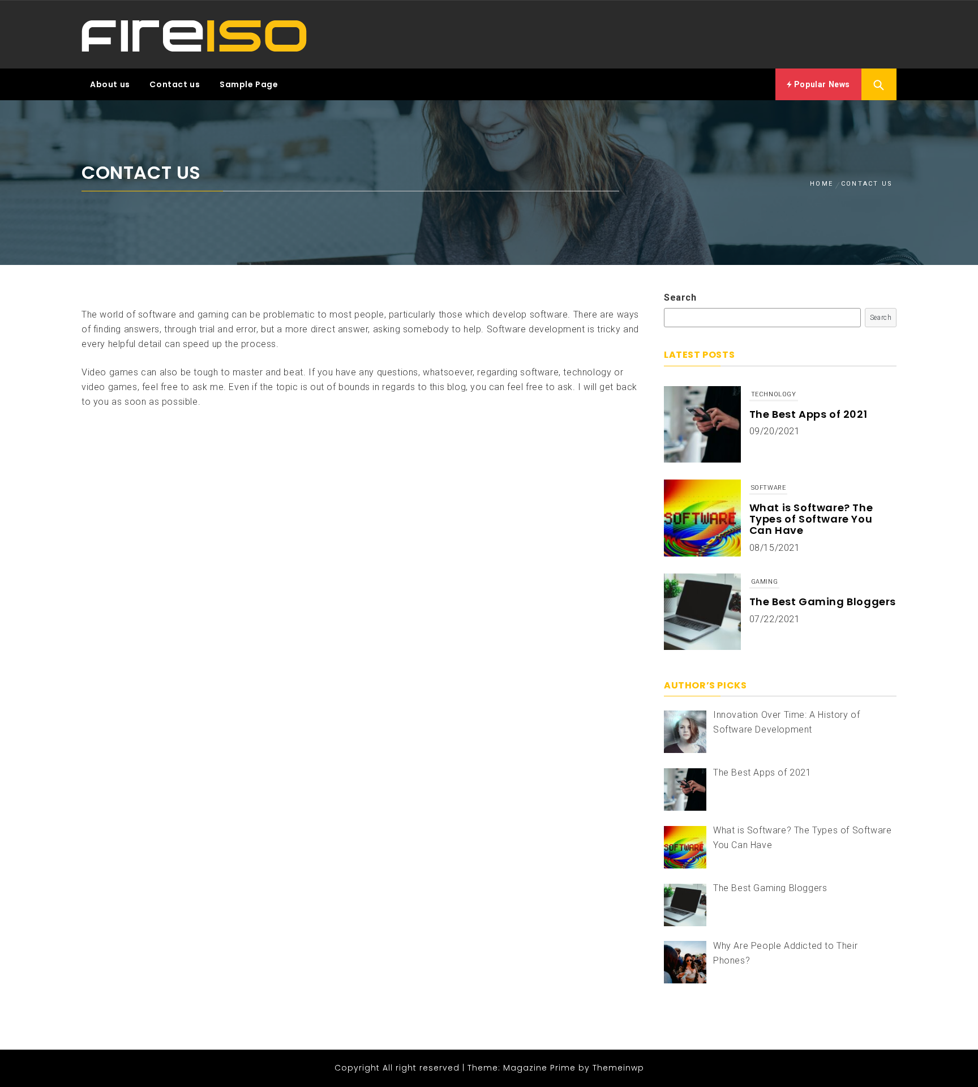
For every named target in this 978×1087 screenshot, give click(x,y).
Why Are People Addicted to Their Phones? (819, 607)
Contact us (174, 84)
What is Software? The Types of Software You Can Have (811, 425)
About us (110, 84)
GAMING (764, 487)
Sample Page (249, 84)
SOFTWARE (768, 394)
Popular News (821, 84)
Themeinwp (618, 1067)
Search (680, 297)
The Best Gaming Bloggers (822, 507)
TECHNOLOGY (773, 581)
